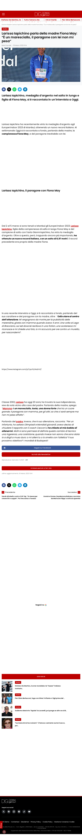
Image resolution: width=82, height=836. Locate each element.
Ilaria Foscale (6, 45)
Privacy (1, 825)
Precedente (10, 492)
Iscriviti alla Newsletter (41, 454)
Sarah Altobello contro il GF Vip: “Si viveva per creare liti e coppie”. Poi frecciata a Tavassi (19, 497)
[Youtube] (29, 812)
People (9, 24)
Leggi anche (41, 676)
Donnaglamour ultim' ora (41, 468)
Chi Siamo (5, 822)
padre (19, 421)
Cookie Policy (47, 822)
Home (4, 24)
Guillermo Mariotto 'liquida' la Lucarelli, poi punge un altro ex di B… (41, 711)
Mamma (7, 408)
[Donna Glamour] (42, 14)
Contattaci (15, 822)
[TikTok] (24, 812)
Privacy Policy (36, 822)
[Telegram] (20, 89)
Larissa (19, 402)
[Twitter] (9, 89)
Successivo (72, 492)
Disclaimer (25, 822)
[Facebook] (4, 89)
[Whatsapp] (14, 89)
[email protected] (38, 827)
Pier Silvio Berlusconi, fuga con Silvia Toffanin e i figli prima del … (40, 698)
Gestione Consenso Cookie (64, 822)
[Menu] (3, 14)
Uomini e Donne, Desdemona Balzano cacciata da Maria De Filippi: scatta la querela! (61, 497)
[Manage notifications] (4, 832)
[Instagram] (14, 812)
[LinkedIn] (25, 89)
